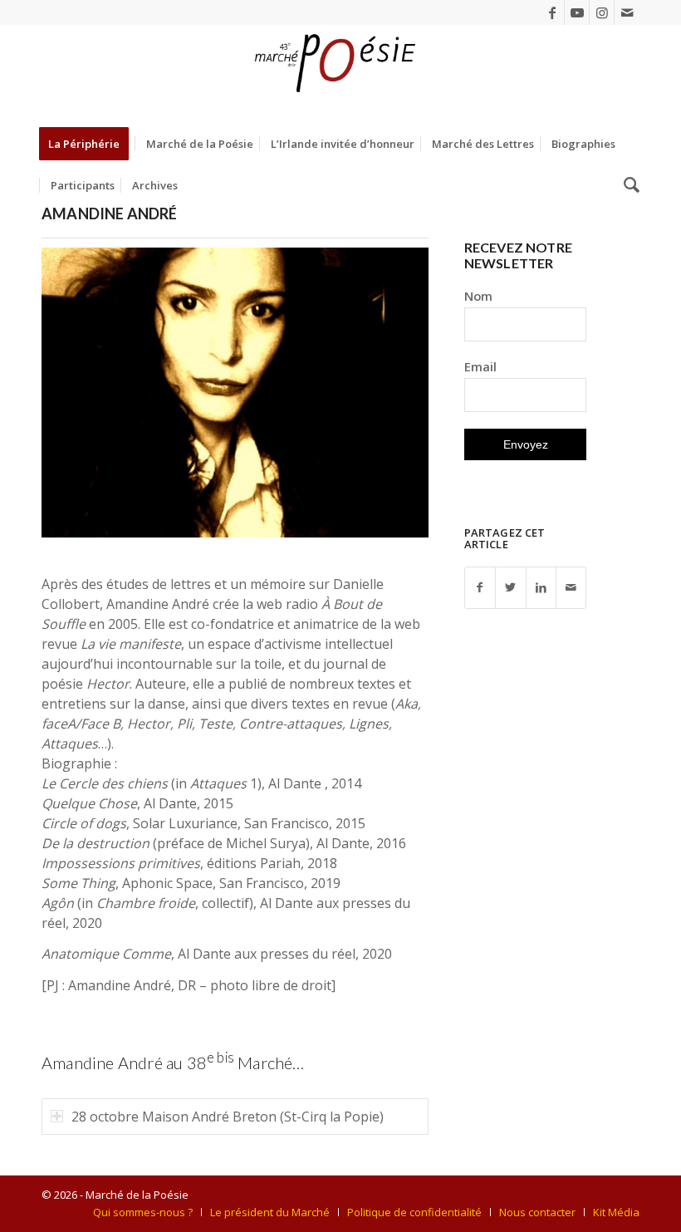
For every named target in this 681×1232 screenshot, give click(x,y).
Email (480, 366)
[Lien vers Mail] (627, 12)
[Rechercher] (627, 185)
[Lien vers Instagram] (602, 12)
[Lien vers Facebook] (552, 12)
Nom (478, 295)
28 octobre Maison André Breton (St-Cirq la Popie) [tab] (227, 1116)
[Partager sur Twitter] (510, 587)
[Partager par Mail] (570, 587)
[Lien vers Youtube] (577, 12)
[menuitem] (89, 143)
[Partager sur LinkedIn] (541, 587)
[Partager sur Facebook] (480, 587)
